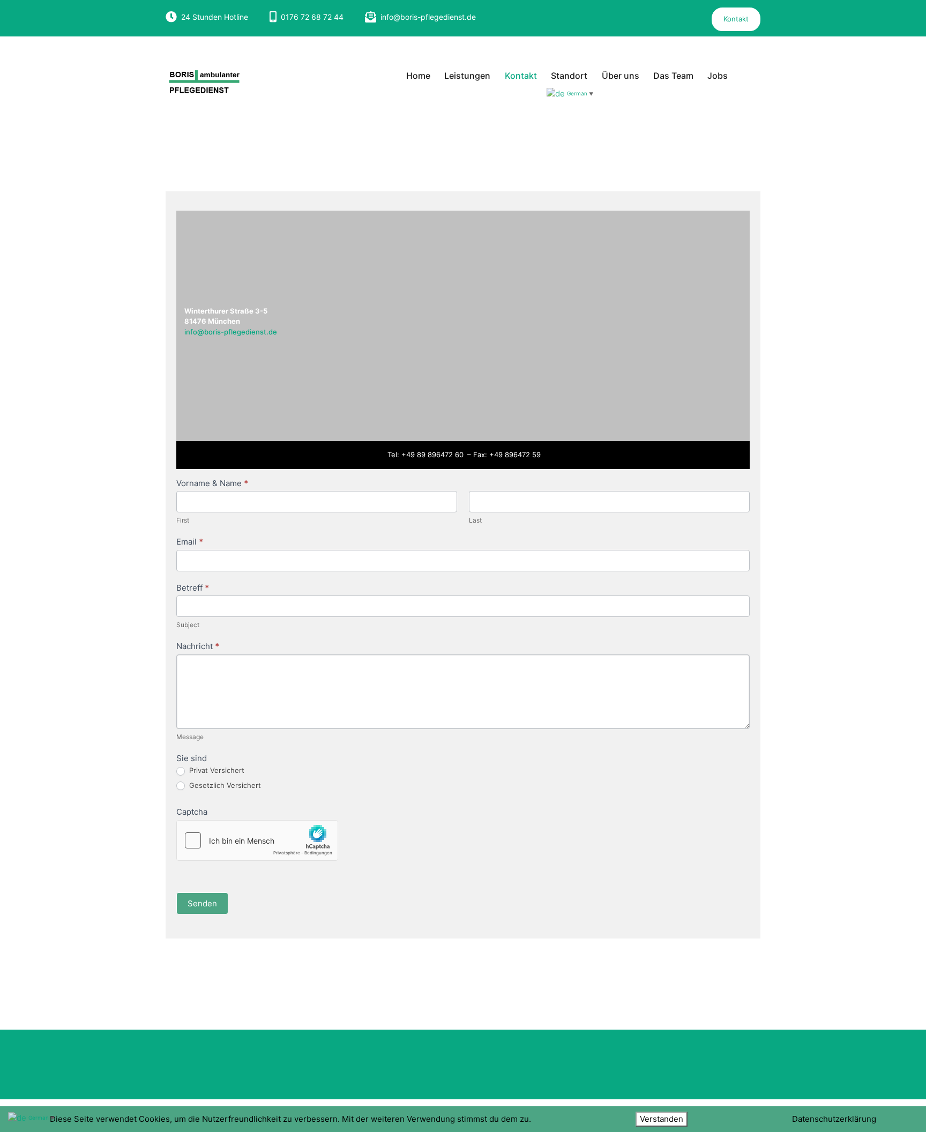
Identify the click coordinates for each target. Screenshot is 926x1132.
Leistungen (467, 75)
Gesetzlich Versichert (224, 785)
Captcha (191, 812)
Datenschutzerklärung (834, 1119)
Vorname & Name (212, 483)
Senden (202, 903)
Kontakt (736, 18)
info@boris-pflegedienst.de (428, 16)
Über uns (620, 75)
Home (418, 75)
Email (189, 542)
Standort (569, 75)
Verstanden (661, 1119)
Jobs (717, 75)
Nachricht (197, 646)
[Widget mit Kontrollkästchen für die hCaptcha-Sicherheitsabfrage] (257, 840)
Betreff (192, 588)
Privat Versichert (215, 770)
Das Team (673, 75)
